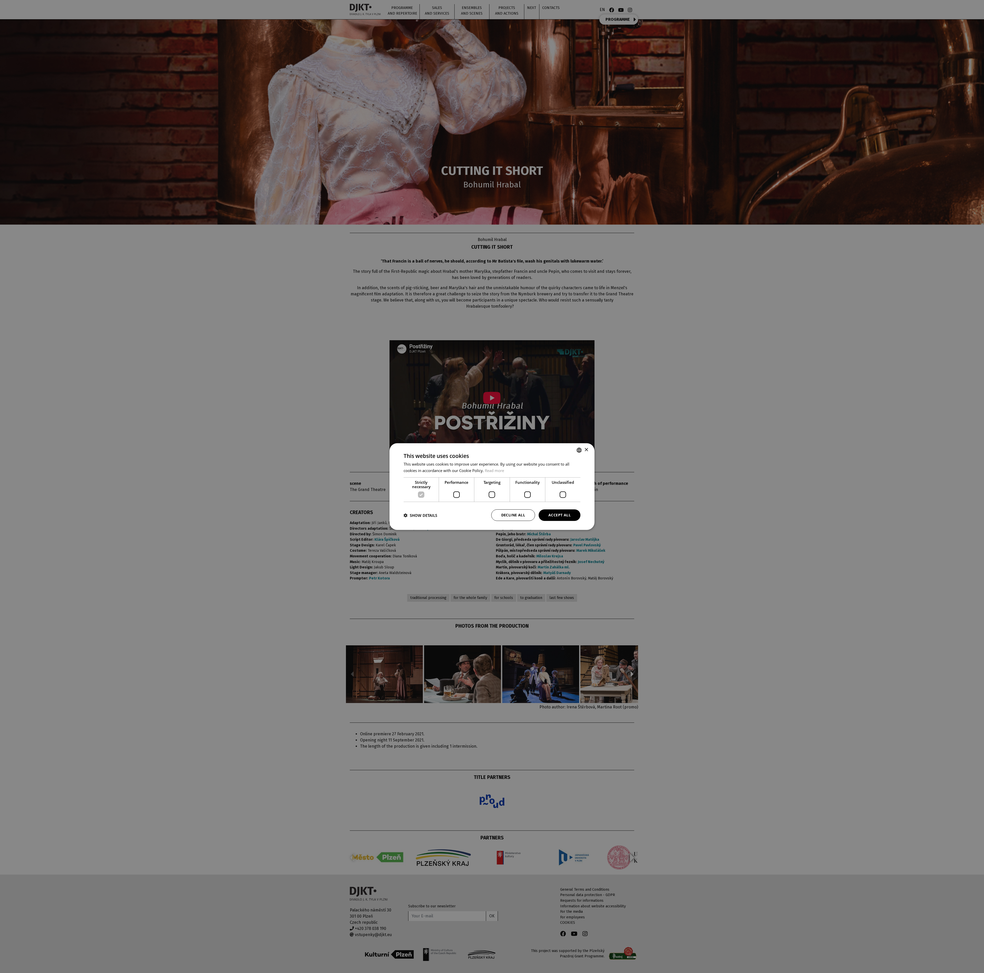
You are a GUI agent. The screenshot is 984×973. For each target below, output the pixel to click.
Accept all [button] (559, 515)
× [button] (586, 450)
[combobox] (579, 450)
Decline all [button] (513, 515)
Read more (494, 470)
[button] (420, 515)
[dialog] (491, 486)
